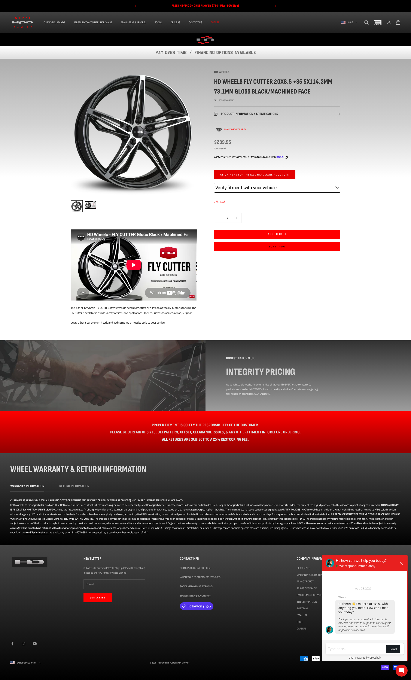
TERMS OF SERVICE (307, 588)
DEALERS (175, 22)
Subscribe (98, 597)
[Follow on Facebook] (12, 643)
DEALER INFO (303, 568)
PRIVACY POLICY (305, 581)
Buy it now (277, 246)
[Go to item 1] (77, 206)
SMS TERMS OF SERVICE (309, 595)
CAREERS (301, 628)
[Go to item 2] (90, 205)
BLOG (299, 622)
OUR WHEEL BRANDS (54, 22)
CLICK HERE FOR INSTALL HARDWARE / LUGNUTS (254, 174)
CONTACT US (195, 22)
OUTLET (215, 22)
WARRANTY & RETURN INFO (311, 575)
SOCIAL (158, 22)
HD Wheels (222, 72)
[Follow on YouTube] (35, 643)
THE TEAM (302, 608)
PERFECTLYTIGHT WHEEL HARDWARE (93, 22)
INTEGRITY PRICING (307, 602)
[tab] (27, 487)
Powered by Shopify (179, 662)
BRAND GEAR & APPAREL (133, 22)
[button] (377, 22)
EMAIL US (302, 615)
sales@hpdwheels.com (199, 595)
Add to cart (277, 234)
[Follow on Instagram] (23, 643)
